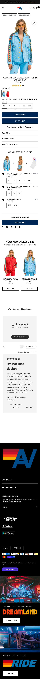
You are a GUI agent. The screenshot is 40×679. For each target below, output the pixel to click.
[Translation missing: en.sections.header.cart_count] (37, 8)
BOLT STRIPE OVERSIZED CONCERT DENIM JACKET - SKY (29, 280)
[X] (7, 227)
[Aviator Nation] (20, 600)
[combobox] (27, 352)
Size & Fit (5, 133)
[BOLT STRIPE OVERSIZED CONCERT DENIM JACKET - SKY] (29, 262)
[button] (11, 620)
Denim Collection (9, 15)
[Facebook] (3, 227)
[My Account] (34, 8)
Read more (23, 393)
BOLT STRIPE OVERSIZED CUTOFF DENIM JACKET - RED (10, 280)
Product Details (8, 139)
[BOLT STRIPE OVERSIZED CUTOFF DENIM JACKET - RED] (8, 93)
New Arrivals (24, 15)
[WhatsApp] (16, 227)
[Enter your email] (36, 507)
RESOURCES (9, 487)
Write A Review (20, 337)
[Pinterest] (12, 227)
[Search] (30, 8)
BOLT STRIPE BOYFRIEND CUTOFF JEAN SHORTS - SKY (22, 187)
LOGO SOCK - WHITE (22, 199)
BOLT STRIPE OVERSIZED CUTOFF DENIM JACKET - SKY (22, 174)
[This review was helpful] (27, 407)
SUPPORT (7, 480)
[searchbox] (12, 346)
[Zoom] (34, 23)
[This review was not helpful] (31, 407)
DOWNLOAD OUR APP (10, 519)
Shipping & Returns (10, 144)
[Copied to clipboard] (20, 227)
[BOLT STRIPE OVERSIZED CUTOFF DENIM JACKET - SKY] (4, 93)
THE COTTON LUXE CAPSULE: (19, 2)
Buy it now (20, 121)
